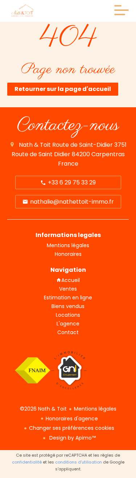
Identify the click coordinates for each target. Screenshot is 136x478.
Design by (72, 437)
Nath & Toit (35, 145)
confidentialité (27, 462)
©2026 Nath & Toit (43, 408)
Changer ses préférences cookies (71, 428)
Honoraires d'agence (72, 418)
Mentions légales (95, 408)
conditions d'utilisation (78, 462)
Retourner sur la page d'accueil (63, 89)
